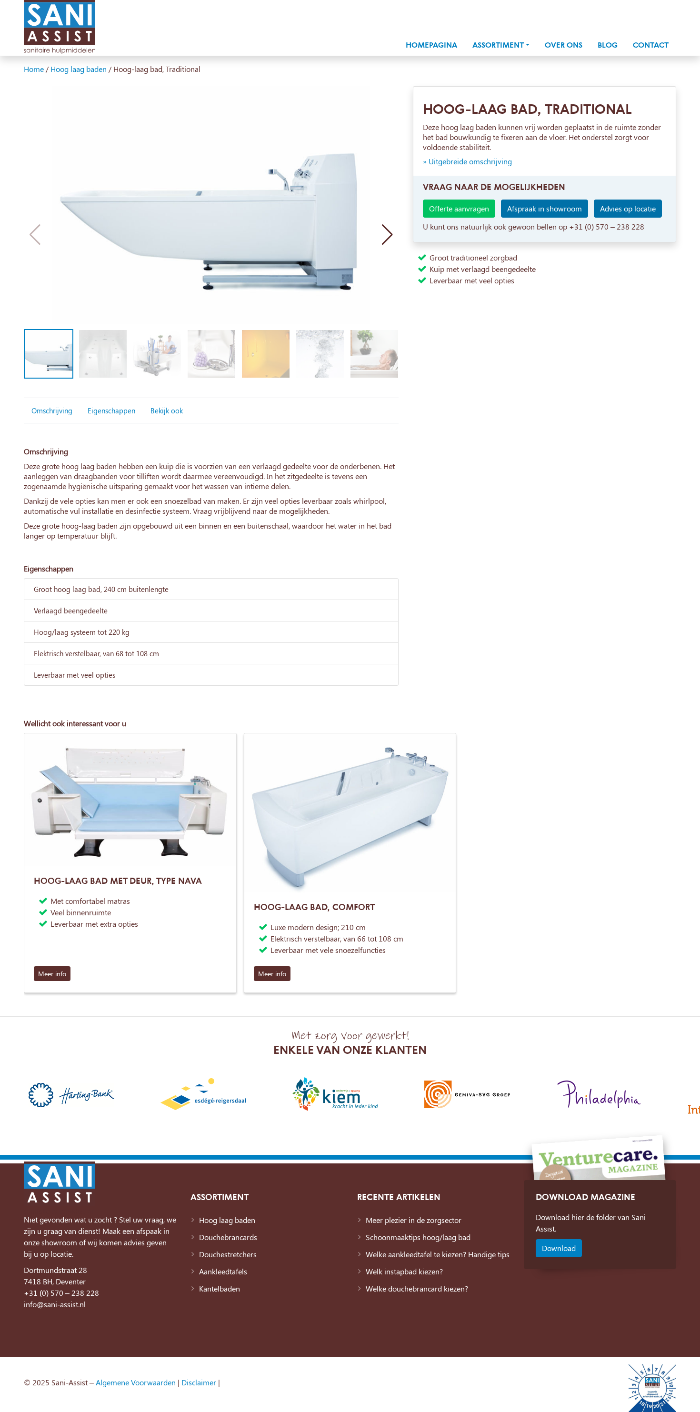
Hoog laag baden (78, 69)
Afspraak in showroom (544, 208)
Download (559, 1248)
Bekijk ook (166, 410)
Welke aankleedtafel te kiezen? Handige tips (438, 1254)
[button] (387, 234)
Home (34, 69)
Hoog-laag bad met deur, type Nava (118, 880)
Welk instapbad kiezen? (404, 1271)
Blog (608, 45)
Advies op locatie (628, 208)
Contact (651, 45)
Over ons (563, 45)
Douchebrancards (228, 1237)
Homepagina (431, 45)
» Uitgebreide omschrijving (467, 161)
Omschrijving (51, 410)
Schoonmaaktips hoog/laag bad (418, 1237)
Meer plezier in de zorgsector (413, 1220)
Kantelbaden (219, 1288)
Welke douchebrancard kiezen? (417, 1288)
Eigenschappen (111, 410)
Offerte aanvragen (459, 208)
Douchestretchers (228, 1254)
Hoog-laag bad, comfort (314, 906)
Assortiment (498, 45)
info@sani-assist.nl (55, 1304)
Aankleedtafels (223, 1271)
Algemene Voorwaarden (136, 1382)
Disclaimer (198, 1382)
